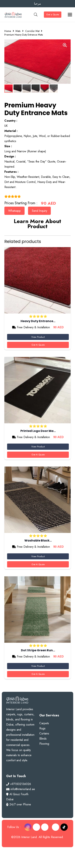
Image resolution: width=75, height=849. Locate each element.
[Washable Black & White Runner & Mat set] (37, 500)
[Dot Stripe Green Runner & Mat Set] (37, 609)
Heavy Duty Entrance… (38, 321)
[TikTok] (64, 827)
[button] (36, 14)
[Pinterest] (36, 827)
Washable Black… (38, 540)
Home (7, 31)
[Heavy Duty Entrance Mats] (37, 280)
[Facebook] (55, 827)
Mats (18, 31)
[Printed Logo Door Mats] (37, 390)
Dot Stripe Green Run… (38, 650)
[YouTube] (44, 827)
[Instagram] (27, 827)
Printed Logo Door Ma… (38, 431)
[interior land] (13, 14)
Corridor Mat (32, 31)
